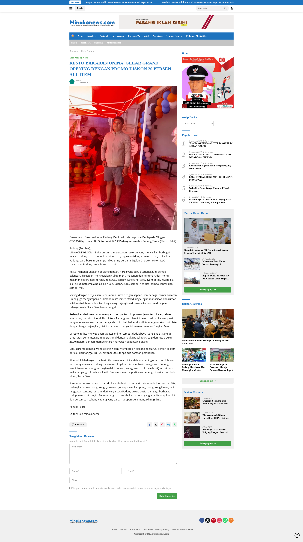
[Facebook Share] (149, 424)
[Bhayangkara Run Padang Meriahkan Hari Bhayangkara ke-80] (194, 355)
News (80, 36)
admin (78, 80)
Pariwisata (157, 36)
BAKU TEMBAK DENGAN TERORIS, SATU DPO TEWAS (211, 178)
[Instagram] (219, 520)
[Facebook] (201, 520)
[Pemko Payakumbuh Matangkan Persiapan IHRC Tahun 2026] (208, 323)
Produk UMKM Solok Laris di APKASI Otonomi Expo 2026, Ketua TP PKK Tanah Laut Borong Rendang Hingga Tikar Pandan (201, 2)
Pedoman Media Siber (197, 36)
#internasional (114, 43)
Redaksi (123, 529)
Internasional (118, 36)
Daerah (90, 36)
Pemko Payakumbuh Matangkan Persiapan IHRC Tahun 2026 (206, 342)
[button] (226, 8)
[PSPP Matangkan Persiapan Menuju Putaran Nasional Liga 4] (222, 355)
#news (74, 43)
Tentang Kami (173, 36)
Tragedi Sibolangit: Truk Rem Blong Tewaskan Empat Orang (216, 402)
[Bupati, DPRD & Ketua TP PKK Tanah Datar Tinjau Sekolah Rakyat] (192, 278)
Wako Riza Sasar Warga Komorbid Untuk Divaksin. (209, 189)
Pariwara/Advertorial (138, 36)
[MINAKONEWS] (92, 21)
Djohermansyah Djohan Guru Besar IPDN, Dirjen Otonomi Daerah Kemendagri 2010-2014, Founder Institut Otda (216, 417)
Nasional (104, 36)
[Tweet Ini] (156, 424)
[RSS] (231, 520)
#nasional (98, 43)
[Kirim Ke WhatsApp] (174, 424)
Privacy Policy (162, 529)
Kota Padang (75, 57)
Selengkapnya (207, 289)
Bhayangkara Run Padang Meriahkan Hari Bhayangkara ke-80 (193, 367)
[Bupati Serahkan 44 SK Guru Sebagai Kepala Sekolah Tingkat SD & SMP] (207, 231)
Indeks (80, 8)
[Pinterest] (213, 520)
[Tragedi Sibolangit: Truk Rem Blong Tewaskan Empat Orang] (192, 403)
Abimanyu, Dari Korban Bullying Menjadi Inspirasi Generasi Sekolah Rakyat (215, 431)
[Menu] (71, 8)
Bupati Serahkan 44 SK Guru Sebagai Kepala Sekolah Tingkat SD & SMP (206, 251)
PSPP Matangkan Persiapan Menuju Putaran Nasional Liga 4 (221, 367)
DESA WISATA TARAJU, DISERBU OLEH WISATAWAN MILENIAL (210, 156)
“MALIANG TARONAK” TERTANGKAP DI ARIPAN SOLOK (210, 144)
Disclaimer (148, 529)
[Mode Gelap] (232, 8)
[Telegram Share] (168, 424)
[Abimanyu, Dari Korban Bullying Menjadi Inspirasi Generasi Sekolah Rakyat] (192, 432)
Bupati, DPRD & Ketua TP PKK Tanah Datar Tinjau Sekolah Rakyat (215, 277)
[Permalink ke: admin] (71, 81)
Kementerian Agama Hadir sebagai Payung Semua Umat (210, 167)
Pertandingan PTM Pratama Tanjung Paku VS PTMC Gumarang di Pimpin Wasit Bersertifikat (210, 201)
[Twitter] (207, 520)
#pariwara (86, 43)
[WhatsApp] (225, 520)
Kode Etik (135, 529)
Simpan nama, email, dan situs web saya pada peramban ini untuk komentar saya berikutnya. (122, 488)
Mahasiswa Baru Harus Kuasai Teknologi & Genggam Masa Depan (213, 263)
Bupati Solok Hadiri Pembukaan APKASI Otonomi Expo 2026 (92, 2)
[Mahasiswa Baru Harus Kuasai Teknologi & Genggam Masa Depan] (192, 264)
